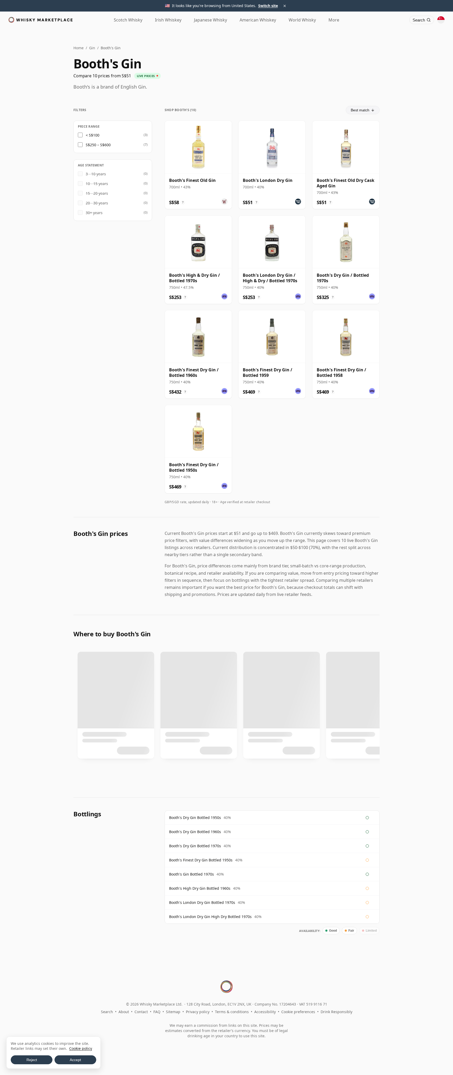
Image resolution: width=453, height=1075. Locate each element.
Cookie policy (80, 1048)
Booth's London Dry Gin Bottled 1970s (202, 902)
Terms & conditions (232, 1011)
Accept (75, 1060)
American (258, 20)
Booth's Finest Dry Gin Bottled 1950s (201, 859)
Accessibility (265, 1011)
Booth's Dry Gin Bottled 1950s (195, 817)
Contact (141, 1011)
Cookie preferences (298, 1011)
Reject (31, 1060)
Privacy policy (197, 1011)
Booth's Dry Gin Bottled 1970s (195, 845)
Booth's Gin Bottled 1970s (191, 874)
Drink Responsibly (336, 1011)
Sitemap (173, 1011)
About (123, 1011)
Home (78, 47)
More (333, 20)
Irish (168, 20)
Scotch (128, 20)
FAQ (156, 1011)
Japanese (210, 20)
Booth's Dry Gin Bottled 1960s (195, 831)
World (302, 20)
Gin (92, 47)
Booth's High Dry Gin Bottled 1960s (199, 888)
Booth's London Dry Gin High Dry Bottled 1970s (210, 916)
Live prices (146, 76)
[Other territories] (441, 20)
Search (107, 1011)
